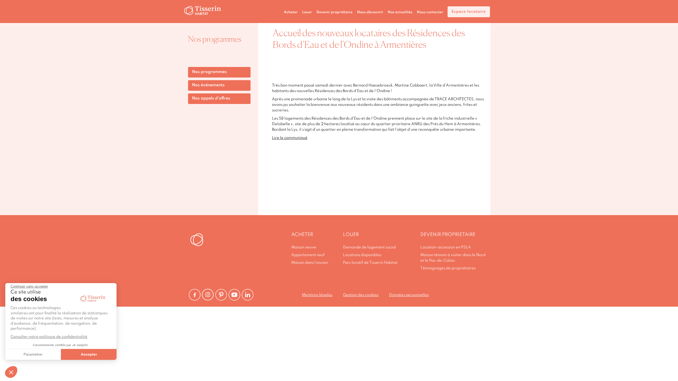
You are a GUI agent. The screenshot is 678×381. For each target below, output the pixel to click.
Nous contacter (430, 12)
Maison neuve (303, 247)
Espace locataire (469, 11)
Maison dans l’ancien (309, 263)
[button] (11, 372)
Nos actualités (400, 12)
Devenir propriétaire (334, 12)
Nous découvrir (370, 12)
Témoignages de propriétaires (448, 268)
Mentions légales (317, 295)
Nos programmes (209, 72)
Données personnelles (409, 295)
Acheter (291, 12)
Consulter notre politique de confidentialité (49, 337)
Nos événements (208, 85)
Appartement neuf (308, 255)
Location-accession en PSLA (445, 247)
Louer (307, 12)
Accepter (89, 354)
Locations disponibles (362, 255)
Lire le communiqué (289, 138)
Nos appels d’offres (211, 98)
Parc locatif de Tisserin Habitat (370, 263)
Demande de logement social (369, 247)
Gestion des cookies (360, 295)
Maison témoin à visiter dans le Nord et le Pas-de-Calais (452, 257)
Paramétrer (33, 354)
